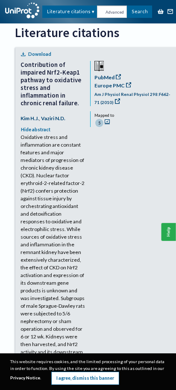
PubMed (104, 77)
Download (39, 54)
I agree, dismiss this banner (85, 378)
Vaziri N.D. (53, 118)
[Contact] (170, 12)
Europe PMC (109, 85)
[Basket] (161, 12)
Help (168, 232)
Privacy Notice (25, 377)
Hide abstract (35, 129)
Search (140, 11)
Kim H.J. (30, 118)
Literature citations (69, 11)
